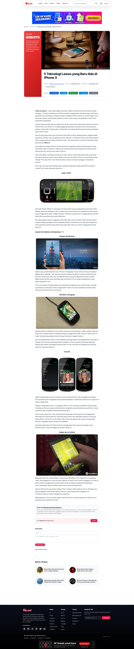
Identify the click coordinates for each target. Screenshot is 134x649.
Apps (62, 626)
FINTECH (52, 623)
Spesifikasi (75, 621)
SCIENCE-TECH (53, 626)
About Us (26, 638)
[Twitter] (36, 628)
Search (74, 623)
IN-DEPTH (52, 618)
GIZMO (40, 3)
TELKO (51, 615)
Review (63, 615)
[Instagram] (32, 628)
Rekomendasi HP (76, 615)
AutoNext (63, 623)
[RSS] (44, 628)
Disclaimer (48, 638)
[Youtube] (40, 628)
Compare (74, 618)
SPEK (46, 3)
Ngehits (63, 621)
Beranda (26, 26)
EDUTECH (52, 621)
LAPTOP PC (65, 3)
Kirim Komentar (40, 544)
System (106, 3)
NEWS (58, 3)
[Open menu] (101, 3)
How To (63, 618)
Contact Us (33, 638)
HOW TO (52, 3)
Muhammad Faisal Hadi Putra (56, 83)
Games (63, 629)
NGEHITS (32, 26)
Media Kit (40, 638)
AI (50, 612)
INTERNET (52, 629)
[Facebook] (28, 628)
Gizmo (62, 612)
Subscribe (106, 617)
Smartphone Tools (77, 612)
